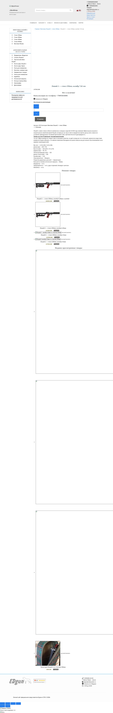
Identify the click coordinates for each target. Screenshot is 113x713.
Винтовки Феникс (19, 43)
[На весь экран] (7, 703)
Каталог (41, 22)
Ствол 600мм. (18, 41)
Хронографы (17, 83)
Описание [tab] (38, 127)
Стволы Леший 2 (19, 57)
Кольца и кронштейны (20, 81)
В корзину (40, 119)
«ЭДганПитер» (13, 10)
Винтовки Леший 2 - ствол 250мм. (50, 29)
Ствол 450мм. (18, 39)
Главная (33, 22)
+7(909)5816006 (92, 2)
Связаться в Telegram (41, 99)
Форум (81, 22)
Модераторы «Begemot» (21, 55)
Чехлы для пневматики (20, 74)
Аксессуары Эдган (19, 66)
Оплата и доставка (60, 22)
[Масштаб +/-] (2, 703)
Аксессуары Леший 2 (20, 63)
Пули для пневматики (20, 68)
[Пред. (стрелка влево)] (2, 706)
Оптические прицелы (20, 78)
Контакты (73, 22)
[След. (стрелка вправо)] (7, 706)
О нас (49, 22)
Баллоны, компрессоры (21, 70)
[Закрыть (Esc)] (18, 703)
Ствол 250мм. (18, 35)
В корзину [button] (56, 201)
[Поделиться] (13, 703)
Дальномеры (17, 85)
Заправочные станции (20, 72)
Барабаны (17, 76)
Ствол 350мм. (18, 37)
